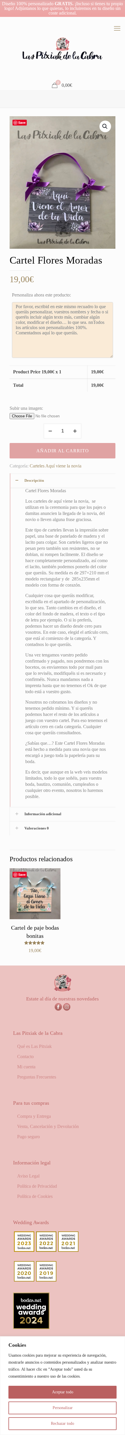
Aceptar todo (62, 1392)
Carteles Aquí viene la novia (55, 465)
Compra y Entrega (34, 1116)
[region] (62, 1385)
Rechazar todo (62, 1423)
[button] (105, 126)
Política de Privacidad (37, 1186)
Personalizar (63, 1408)
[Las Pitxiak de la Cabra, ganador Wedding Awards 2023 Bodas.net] (24, 1250)
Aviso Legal (28, 1175)
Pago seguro (28, 1136)
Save (22, 122)
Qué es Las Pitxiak (34, 1046)
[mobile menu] (117, 28)
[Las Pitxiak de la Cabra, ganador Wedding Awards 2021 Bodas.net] (68, 1250)
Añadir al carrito (62, 450)
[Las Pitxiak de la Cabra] (62, 49)
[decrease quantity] (50, 431)
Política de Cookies (35, 1196)
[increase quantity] (75, 431)
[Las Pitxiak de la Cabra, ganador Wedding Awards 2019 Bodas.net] (46, 1279)
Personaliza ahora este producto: (41, 294)
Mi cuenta (26, 1066)
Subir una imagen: (26, 408)
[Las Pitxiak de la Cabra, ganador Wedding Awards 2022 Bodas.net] (46, 1250)
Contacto (25, 1056)
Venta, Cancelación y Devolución (48, 1126)
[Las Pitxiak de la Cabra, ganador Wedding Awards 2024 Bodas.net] (31, 1327)
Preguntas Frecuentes (36, 1076)
